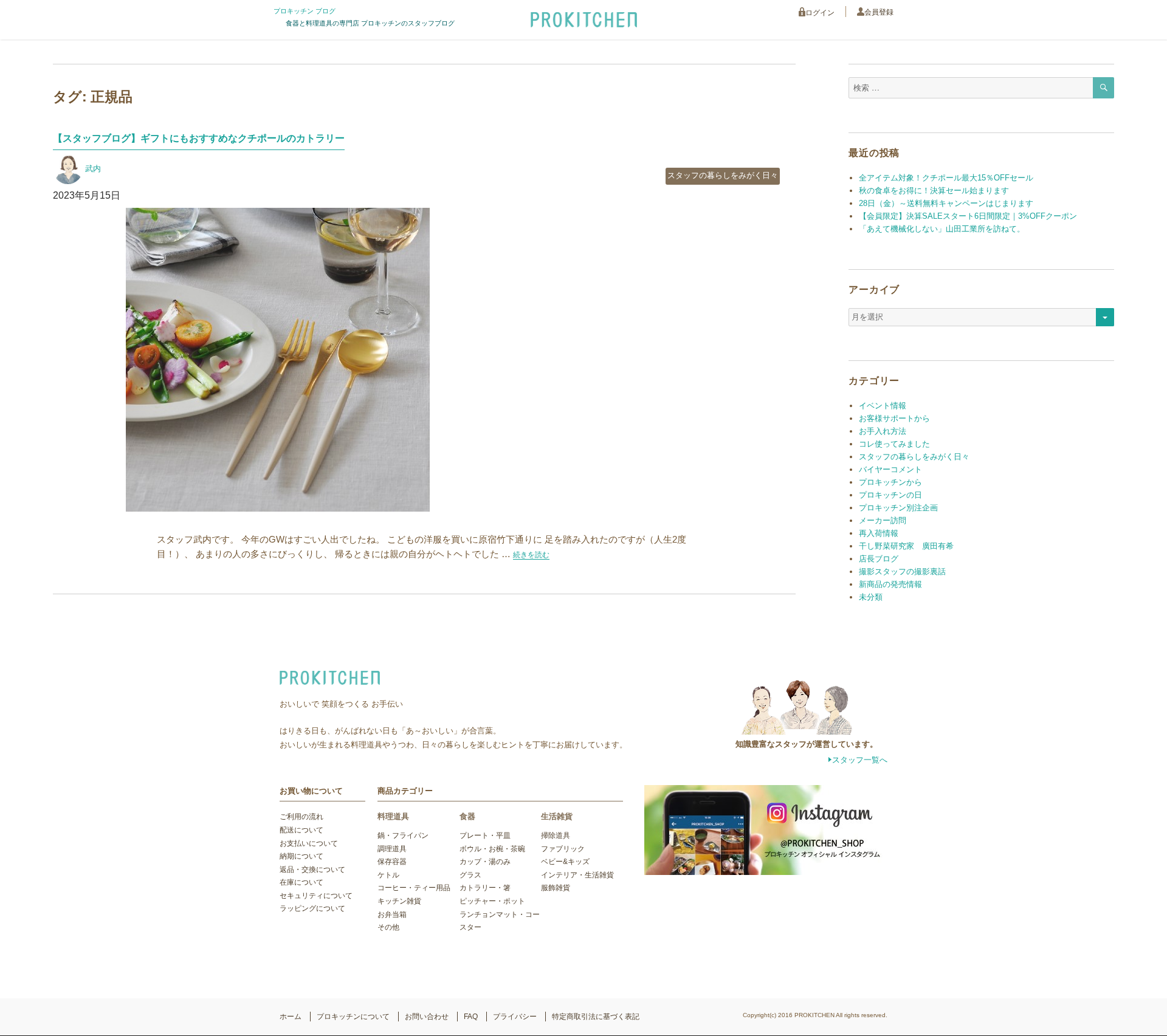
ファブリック (563, 849)
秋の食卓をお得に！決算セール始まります (934, 190)
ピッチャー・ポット (492, 901)
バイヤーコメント (890, 469)
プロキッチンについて (353, 1016)
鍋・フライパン (403, 835)
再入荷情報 (878, 533)
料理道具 (393, 816)
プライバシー (515, 1016)
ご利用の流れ (301, 816)
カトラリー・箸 (485, 887)
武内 (93, 168)
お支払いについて (309, 843)
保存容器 (392, 861)
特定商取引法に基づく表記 (595, 1016)
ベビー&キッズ (565, 861)
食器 (467, 816)
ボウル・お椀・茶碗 (492, 849)
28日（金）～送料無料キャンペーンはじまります (946, 203)
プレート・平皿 (485, 835)
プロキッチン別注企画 (898, 507)
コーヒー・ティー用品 (413, 887)
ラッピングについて (312, 908)
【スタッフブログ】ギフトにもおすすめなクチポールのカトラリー (199, 138)
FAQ (471, 1016)
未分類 (871, 597)
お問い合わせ (427, 1016)
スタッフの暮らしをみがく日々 (722, 175)
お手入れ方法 (882, 431)
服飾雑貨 (555, 887)
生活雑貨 (557, 816)
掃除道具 (555, 835)
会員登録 (878, 12)
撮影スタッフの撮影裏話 (902, 571)
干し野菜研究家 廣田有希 (906, 546)
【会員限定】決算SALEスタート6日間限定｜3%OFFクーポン (968, 216)
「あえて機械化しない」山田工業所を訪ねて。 (942, 228)
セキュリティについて (316, 895)
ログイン (820, 13)
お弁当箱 (392, 914)
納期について (301, 856)
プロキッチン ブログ (305, 11)
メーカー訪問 (882, 520)
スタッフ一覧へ (859, 759)
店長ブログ (878, 558)
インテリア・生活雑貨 (577, 875)
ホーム (290, 1016)
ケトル (388, 875)
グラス (470, 875)
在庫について (301, 882)
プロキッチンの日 (890, 494)
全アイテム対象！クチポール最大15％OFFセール (946, 177)
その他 (388, 927)
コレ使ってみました (894, 443)
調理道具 (392, 849)
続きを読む (531, 555)
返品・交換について (312, 869)
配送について (301, 830)
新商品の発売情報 (890, 584)
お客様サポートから (894, 418)
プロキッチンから (890, 482)
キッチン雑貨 (399, 901)
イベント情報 (882, 405)
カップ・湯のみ (485, 861)
